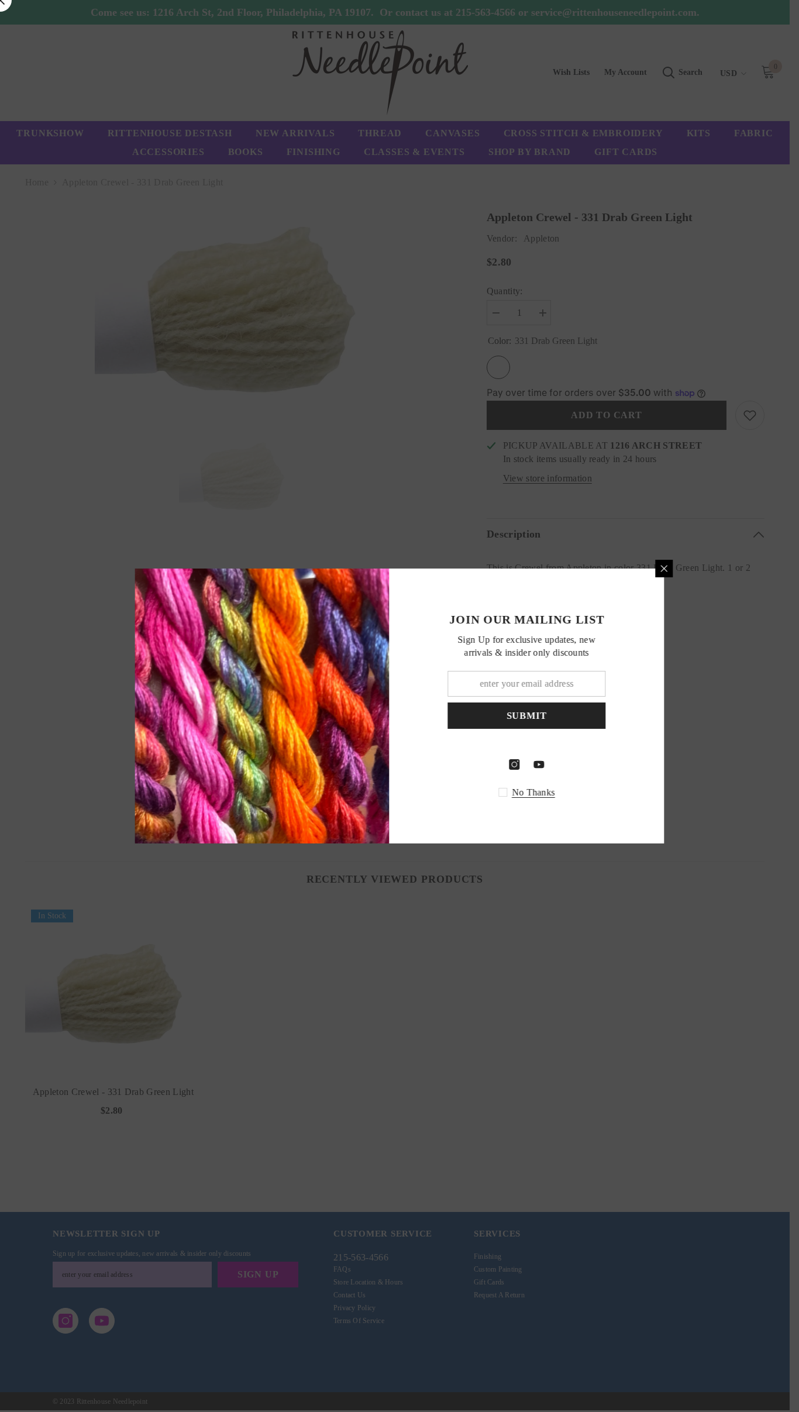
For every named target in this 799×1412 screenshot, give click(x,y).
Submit (537, 716)
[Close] (674, 568)
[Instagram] (524, 764)
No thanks (544, 792)
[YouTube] (549, 764)
